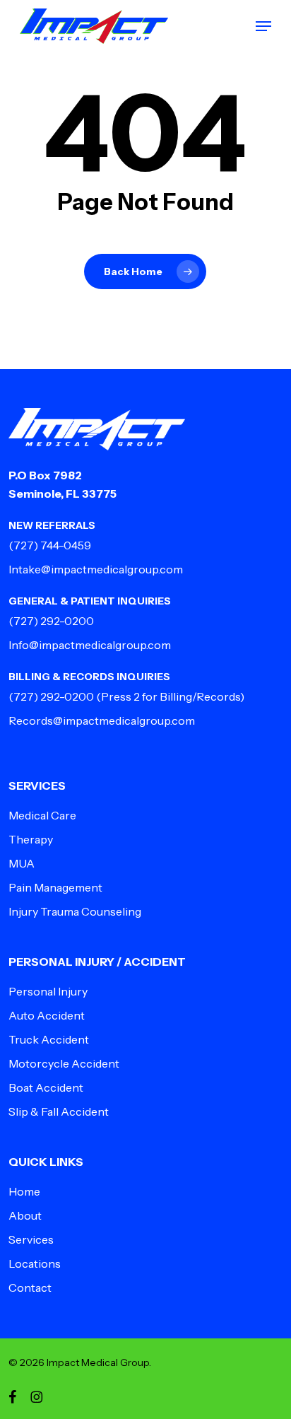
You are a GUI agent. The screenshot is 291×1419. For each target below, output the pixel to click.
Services (31, 1239)
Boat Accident (45, 1087)
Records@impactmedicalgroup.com (101, 720)
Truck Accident (48, 1039)
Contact (30, 1287)
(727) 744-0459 (49, 545)
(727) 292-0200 (51, 621)
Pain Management (55, 887)
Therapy (30, 839)
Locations (34, 1263)
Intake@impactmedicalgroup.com (95, 569)
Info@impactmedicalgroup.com (89, 645)
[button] (263, 26)
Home (24, 1191)
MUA (21, 863)
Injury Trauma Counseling (74, 911)
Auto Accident (46, 1015)
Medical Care (42, 815)
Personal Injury (48, 991)
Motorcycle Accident (63, 1063)
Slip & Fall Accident (58, 1111)
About (25, 1215)
